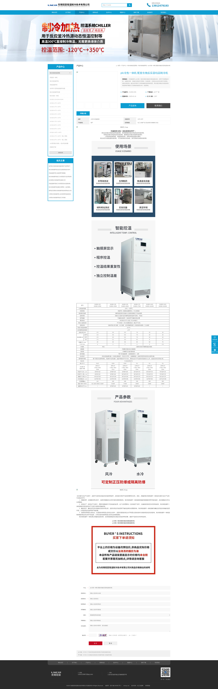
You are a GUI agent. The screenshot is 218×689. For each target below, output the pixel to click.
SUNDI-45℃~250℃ (55, 110)
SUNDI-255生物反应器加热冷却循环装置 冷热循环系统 (97, 655)
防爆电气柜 (53, 147)
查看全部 (60, 152)
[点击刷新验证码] (103, 635)
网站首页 (54, 12)
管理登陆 (147, 685)
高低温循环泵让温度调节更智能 (57, 173)
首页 (119, 65)
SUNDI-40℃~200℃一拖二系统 (58, 139)
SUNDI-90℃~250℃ (55, 128)
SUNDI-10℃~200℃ (55, 103)
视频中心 (122, 12)
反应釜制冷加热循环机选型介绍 (57, 180)
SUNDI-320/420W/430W (56, 99)
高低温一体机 (53, 77)
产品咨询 (132, 106)
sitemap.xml (126, 685)
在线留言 (150, 12)
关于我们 (68, 12)
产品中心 (81, 12)
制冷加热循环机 (54, 81)
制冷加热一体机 (54, 95)
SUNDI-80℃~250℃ (55, 125)
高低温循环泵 (53, 84)
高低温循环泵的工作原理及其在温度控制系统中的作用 (60, 183)
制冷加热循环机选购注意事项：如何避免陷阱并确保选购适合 (60, 187)
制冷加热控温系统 (55, 73)
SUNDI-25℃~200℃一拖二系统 (58, 136)
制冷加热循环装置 (55, 92)
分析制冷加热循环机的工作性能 (57, 197)
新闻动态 (95, 12)
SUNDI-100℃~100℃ (55, 132)
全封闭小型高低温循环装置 (57, 88)
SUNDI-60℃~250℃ (55, 117)
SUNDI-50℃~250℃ (55, 114)
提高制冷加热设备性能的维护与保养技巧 (59, 166)
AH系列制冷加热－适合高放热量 (59, 143)
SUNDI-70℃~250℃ (55, 121)
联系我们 (163, 12)
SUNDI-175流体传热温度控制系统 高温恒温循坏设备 (97, 652)
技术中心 (109, 12)
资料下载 (136, 12)
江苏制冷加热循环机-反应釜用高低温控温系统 (60, 194)
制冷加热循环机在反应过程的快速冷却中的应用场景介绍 (60, 169)
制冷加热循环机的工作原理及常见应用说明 (60, 176)
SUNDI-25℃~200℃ (55, 106)
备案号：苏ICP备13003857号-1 (113, 685)
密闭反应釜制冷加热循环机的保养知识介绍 (60, 190)
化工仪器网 (140, 685)
